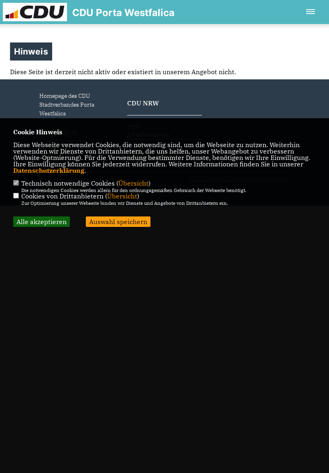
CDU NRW (143, 103)
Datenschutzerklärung (48, 170)
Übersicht (133, 183)
